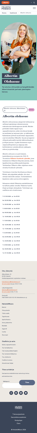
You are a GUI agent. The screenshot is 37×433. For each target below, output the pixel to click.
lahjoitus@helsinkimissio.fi (9, 290)
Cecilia (4, 332)
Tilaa (27, 382)
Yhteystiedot (6, 310)
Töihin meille (5, 313)
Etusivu (4, 13)
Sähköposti (6, 381)
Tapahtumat (13, 13)
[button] (34, 2)
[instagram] (11, 393)
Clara (18, 423)
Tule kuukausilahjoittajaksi (10, 351)
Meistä (4, 307)
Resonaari (5, 335)
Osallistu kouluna (7, 360)
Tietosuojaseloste (18, 414)
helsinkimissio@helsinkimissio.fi (11, 282)
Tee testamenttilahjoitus (9, 354)
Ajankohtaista (6, 319)
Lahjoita (5, 2)
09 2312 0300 (6, 292)
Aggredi (4, 328)
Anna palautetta (7, 322)
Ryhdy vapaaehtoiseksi (9, 344)
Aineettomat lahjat (7, 363)
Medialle (4, 325)
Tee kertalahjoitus (7, 348)
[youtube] (26, 393)
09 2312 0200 (6, 284)
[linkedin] (21, 393)
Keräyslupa (18, 420)
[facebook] (16, 393)
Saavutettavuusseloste (18, 417)
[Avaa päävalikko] (34, 8)
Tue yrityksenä (6, 357)
